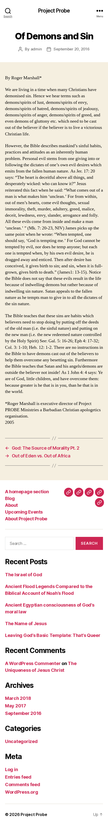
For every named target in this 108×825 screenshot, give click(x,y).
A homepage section (27, 491)
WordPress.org (21, 792)
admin (36, 49)
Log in (11, 769)
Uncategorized (21, 741)
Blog (10, 498)
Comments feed (22, 784)
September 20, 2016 (71, 49)
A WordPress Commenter (33, 663)
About (11, 505)
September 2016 (23, 713)
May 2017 (15, 705)
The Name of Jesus (25, 623)
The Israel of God (23, 574)
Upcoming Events (24, 512)
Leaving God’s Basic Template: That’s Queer (52, 635)
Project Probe (54, 10)
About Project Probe (26, 518)
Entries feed (18, 777)
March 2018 (18, 698)
